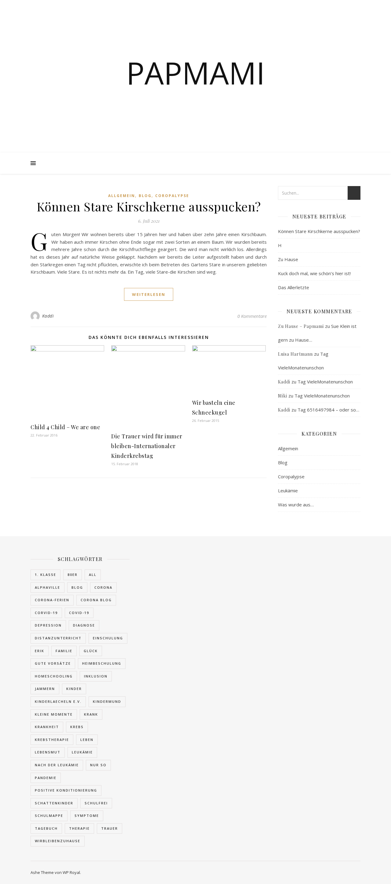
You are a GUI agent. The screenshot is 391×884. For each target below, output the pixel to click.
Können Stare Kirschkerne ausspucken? (149, 206)
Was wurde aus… (296, 504)
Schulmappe (49, 815)
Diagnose (84, 625)
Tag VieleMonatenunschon (325, 382)
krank (91, 714)
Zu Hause (288, 259)
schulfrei (96, 803)
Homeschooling (54, 676)
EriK (39, 651)
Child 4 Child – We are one (65, 427)
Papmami (195, 72)
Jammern (45, 688)
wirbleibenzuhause (57, 841)
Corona (103, 587)
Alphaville (47, 587)
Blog (145, 195)
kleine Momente (54, 714)
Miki (282, 396)
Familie (64, 651)
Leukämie (288, 490)
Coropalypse (172, 195)
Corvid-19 (46, 612)
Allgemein (121, 195)
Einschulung (108, 638)
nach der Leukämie (57, 765)
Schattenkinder (54, 803)
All (93, 574)
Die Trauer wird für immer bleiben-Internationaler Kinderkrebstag (146, 446)
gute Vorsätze (53, 663)
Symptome (87, 815)
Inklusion (96, 676)
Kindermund (107, 701)
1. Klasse (45, 574)
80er (73, 574)
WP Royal (71, 872)
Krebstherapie (52, 739)
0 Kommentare (252, 316)
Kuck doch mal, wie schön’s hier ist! (314, 273)
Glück (91, 651)
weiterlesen (148, 294)
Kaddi (48, 316)
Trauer (109, 828)
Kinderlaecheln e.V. (58, 701)
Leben (86, 739)
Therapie (79, 828)
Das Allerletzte (293, 287)
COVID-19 (79, 612)
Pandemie (46, 777)
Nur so (98, 765)
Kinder (74, 688)
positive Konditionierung (66, 790)
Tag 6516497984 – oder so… (328, 410)
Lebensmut (47, 752)
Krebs (77, 726)
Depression (48, 625)
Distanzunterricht (58, 638)
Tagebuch (46, 828)
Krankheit (47, 726)
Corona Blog (96, 600)
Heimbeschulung (101, 663)
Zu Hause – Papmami (301, 326)
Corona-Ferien (52, 600)
